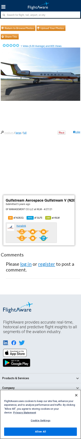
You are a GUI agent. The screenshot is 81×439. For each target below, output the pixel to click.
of (35, 217)
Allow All (40, 431)
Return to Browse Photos (19, 28)
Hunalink (21, 226)
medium (8, 132)
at (53, 217)
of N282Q (16, 217)
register (46, 264)
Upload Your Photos (52, 28)
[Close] (76, 395)
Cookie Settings (40, 420)
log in (26, 264)
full (25, 132)
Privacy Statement (24, 412)
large (18, 132)
